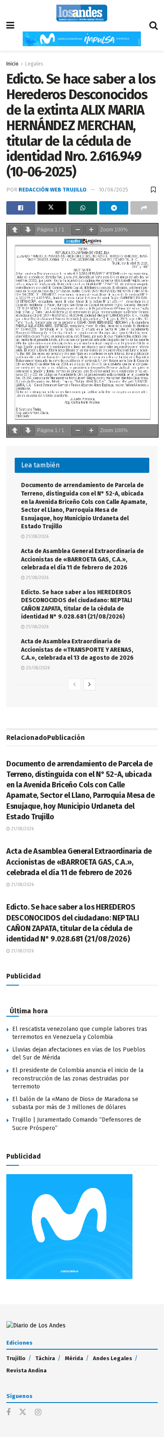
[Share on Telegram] (113, 208)
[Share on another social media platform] (144, 208)
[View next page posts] (89, 684)
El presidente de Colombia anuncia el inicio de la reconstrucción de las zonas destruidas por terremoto (77, 1078)
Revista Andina (26, 1370)
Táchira (45, 1358)
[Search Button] (153, 25)
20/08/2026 (37, 668)
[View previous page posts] (74, 684)
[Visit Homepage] (81, 13)
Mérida (74, 1358)
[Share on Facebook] (20, 208)
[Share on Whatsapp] (83, 208)
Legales (34, 64)
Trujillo (16, 1358)
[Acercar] (91, 230)
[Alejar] (77, 230)
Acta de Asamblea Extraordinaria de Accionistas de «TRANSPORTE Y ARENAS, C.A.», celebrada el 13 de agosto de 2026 (77, 649)
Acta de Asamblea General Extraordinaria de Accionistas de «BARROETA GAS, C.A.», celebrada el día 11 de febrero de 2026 (82, 559)
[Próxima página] (28, 230)
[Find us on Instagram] (38, 1413)
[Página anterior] (14, 230)
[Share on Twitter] (51, 208)
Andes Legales (112, 1358)
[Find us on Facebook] (8, 1413)
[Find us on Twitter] (22, 1412)
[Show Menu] (10, 25)
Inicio (12, 64)
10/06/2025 (113, 189)
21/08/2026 (36, 536)
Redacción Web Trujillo (53, 189)
